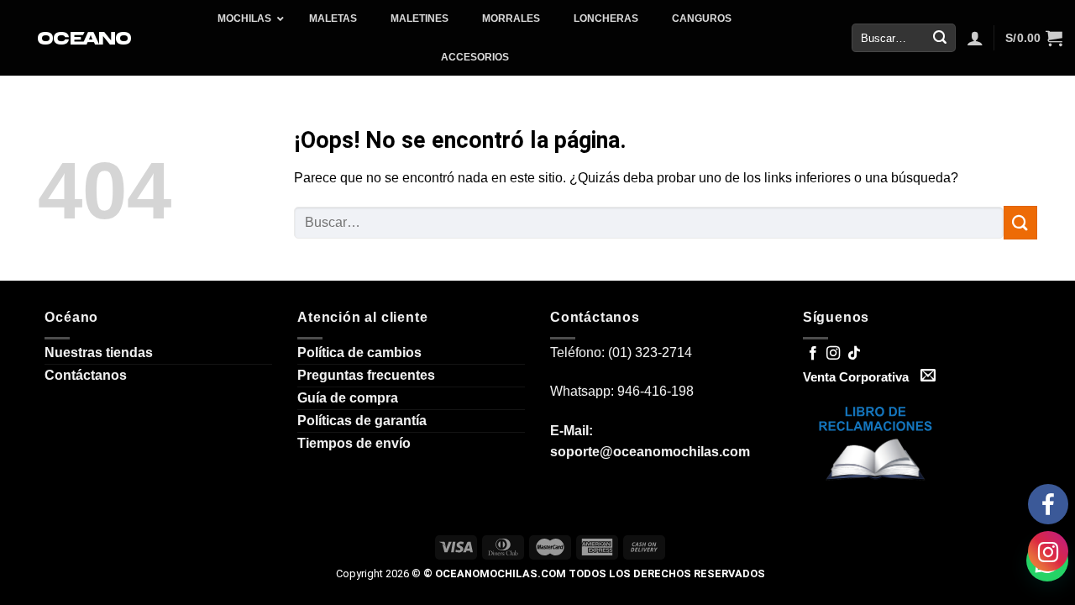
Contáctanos (86, 375)
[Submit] (940, 38)
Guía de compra (347, 398)
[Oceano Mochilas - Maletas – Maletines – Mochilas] (86, 38)
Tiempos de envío (354, 443)
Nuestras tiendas (99, 352)
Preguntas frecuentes (366, 375)
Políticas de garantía (362, 420)
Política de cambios (359, 352)
